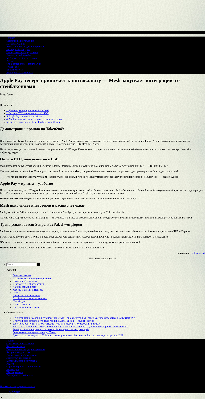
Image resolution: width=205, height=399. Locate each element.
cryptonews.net (197, 253)
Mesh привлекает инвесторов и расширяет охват (34, 119)
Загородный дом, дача (18, 49)
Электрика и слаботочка (19, 72)
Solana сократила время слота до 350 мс (34, 332)
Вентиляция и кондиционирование (25, 46)
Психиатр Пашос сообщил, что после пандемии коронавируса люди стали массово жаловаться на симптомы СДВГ (76, 318)
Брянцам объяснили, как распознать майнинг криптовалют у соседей (51, 329)
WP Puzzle (14, 392)
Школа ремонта (14, 69)
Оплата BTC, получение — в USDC (27, 113)
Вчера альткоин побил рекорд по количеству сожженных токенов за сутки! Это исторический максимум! (70, 326)
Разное (10, 61)
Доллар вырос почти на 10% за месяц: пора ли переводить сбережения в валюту (57, 323)
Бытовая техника (15, 43)
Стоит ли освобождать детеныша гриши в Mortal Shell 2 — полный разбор (53, 320)
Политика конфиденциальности (17, 386)
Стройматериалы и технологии (23, 63)
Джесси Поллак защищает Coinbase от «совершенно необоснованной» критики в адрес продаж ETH (68, 335)
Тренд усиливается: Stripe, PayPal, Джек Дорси (33, 122)
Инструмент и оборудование (22, 52)
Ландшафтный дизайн (18, 55)
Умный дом (12, 66)
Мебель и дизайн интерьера (21, 58)
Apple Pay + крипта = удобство (24, 116)
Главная (10, 38)
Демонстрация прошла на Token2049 (27, 110)
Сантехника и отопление (20, 40)
